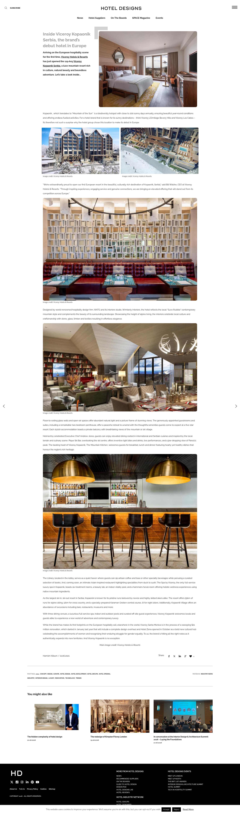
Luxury (51, 678)
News (80, 18)
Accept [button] (166, 809)
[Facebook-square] (17, 782)
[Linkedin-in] (27, 782)
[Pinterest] (32, 782)
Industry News (207, 674)
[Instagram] (22, 782)
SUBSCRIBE (15, 8)
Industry (30, 678)
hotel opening (104, 674)
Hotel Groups (92, 674)
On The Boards (119, 18)
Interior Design (41, 678)
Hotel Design (65, 674)
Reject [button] (176, 809)
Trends (78, 678)
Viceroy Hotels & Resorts (74, 57)
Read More (188, 809)
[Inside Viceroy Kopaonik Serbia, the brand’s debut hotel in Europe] (169, 656)
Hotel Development (78, 674)
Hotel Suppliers (97, 18)
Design (49, 674)
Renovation (59, 678)
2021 (37, 674)
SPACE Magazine (141, 18)
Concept (43, 674)
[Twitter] (12, 782)
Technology (70, 678)
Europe (56, 674)
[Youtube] (37, 782)
